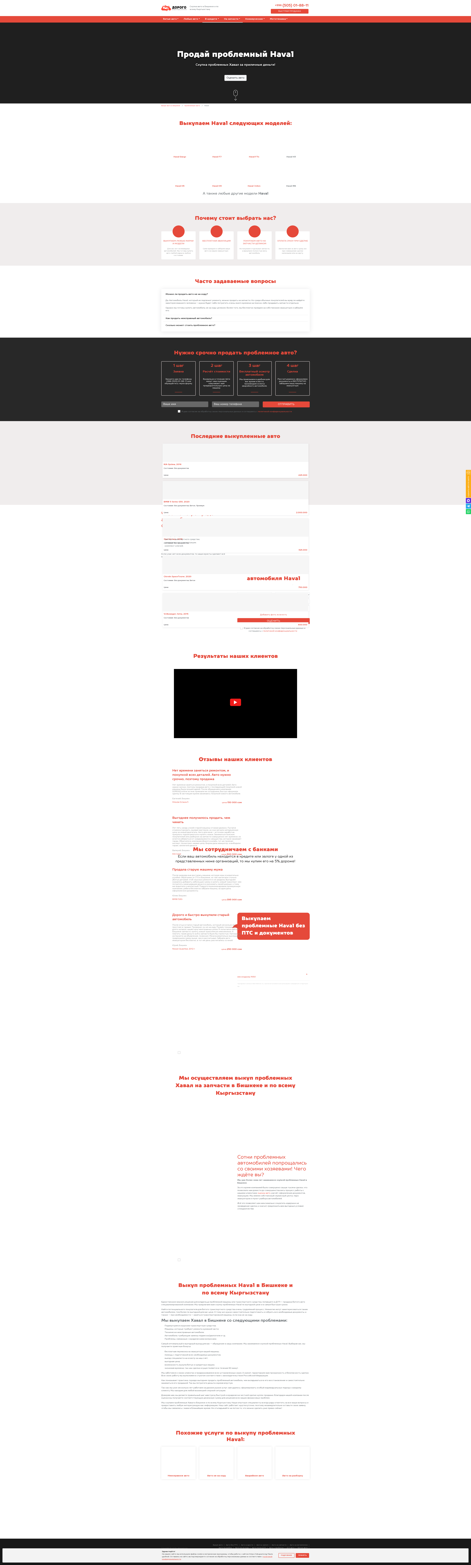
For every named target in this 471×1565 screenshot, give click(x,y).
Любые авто (191, 19)
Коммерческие (254, 19)
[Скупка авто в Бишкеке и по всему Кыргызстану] (174, 8)
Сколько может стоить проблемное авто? (190, 325)
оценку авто (264, 1193)
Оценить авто (235, 78)
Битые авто (170, 19)
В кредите (211, 19)
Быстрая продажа (289, 11)
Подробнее (286, 1555)
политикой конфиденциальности (275, 412)
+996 (291, 5)
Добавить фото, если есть (273, 615)
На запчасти (231, 19)
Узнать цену (286, 1253)
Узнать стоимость (286, 1045)
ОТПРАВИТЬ (286, 404)
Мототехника (278, 19)
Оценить (273, 621)
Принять (302, 1555)
